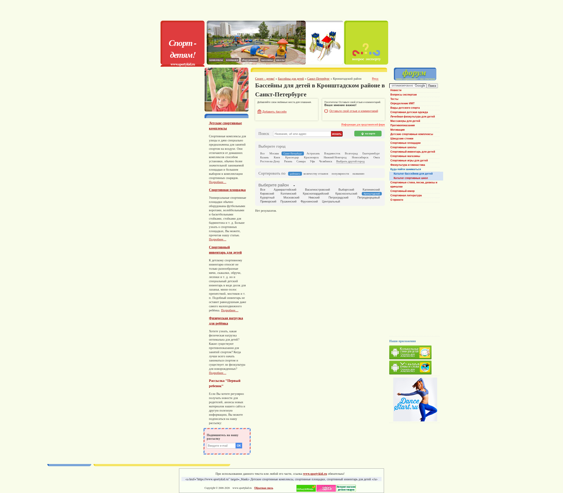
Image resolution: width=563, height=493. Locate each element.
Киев (277, 157)
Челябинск (325, 161)
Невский (314, 197)
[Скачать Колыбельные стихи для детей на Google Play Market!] (414, 353)
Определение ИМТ (402, 103)
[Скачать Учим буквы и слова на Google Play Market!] (414, 368)
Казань (264, 157)
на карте (369, 133)
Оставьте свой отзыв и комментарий (353, 111)
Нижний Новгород (335, 157)
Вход (375, 78)
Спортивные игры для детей (409, 160)
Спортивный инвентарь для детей (225, 249)
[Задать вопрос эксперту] (366, 63)
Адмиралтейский (285, 189)
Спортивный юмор (402, 191)
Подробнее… (217, 182)
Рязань (288, 161)
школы (280, 60)
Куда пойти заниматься (405, 169)
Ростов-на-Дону (270, 161)
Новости (395, 90)
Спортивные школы (403, 147)
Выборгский (346, 189)
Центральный (331, 201)
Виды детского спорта (405, 107)
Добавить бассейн (274, 111)
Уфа (312, 161)
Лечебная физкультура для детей (412, 116)
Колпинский (288, 193)
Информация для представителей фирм (363, 124)
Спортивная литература (406, 195)
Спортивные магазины (405, 156)
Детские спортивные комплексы (225, 125)
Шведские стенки (401, 138)
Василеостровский (317, 189)
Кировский (267, 193)
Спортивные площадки (405, 142)
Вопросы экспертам (403, 94)
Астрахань (313, 153)
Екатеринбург (371, 153)
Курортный (267, 197)
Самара (301, 161)
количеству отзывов (315, 173)
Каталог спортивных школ (411, 178)
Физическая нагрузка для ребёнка (226, 320)
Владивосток (332, 153)
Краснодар (292, 157)
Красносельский (346, 193)
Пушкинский (288, 201)
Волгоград (351, 153)
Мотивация (397, 129)
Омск (376, 157)
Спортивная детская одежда (409, 112)
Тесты (394, 99)
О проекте (396, 199)
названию (358, 173)
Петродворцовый (368, 197)
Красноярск (311, 157)
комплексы (216, 60)
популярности (340, 173)
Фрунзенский (309, 201)
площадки (232, 60)
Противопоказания (402, 125)
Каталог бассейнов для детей (413, 173)
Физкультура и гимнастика (407, 164)
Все (262, 153)
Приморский (268, 201)
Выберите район (273, 185)
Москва (274, 153)
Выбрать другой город (350, 161)
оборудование (250, 60)
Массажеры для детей (405, 121)
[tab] (273, 185)
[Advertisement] (275, 10)
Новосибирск (360, 157)
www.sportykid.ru (182, 64)
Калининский (371, 189)
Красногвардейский (316, 193)
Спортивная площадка (227, 189)
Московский (291, 197)
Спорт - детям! (182, 48)
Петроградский (338, 197)
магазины (267, 60)
